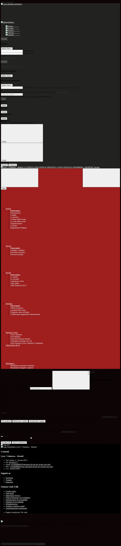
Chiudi (4, 105)
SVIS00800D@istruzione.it (30, 464)
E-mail (25, 88)
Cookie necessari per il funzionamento (15, 438)
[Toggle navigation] (19, 177)
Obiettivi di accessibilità (14, 502)
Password (26, 53)
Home (92, 372)
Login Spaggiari (61, 92)
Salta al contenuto (7, 2)
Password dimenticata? (9, 58)
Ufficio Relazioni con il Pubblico (18, 498)
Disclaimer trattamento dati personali (14, 526)
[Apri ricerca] (101, 177)
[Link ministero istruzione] (11, 4)
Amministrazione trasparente (16, 508)
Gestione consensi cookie (15, 506)
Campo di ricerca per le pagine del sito (15, 388)
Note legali (10, 493)
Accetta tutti (37, 421)
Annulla (4, 165)
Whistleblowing (11, 504)
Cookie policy (11, 491)
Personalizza (6, 421)
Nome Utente (28, 51)
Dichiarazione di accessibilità (16, 500)
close (4, 188)
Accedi (4, 39)
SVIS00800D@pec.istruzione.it (31, 467)
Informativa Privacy (13, 496)
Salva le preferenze (19, 442)
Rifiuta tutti (20, 421)
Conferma (12, 165)
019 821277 (13, 462)
